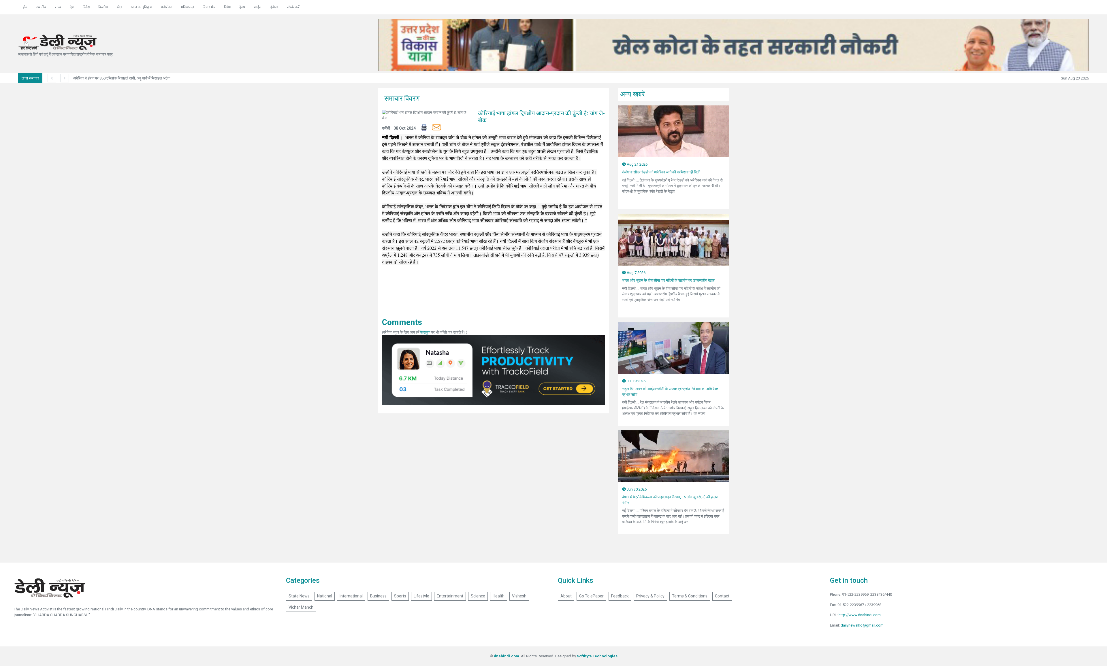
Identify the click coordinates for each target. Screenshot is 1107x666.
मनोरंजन (166, 7)
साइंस (257, 7)
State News (299, 596)
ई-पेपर (274, 7)
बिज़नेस (103, 7)
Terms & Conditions (689, 596)
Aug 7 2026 (635, 272)
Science (478, 596)
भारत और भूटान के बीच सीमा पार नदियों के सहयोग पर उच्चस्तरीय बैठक (668, 280)
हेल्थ (242, 7)
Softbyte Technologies (597, 656)
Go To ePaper (591, 596)
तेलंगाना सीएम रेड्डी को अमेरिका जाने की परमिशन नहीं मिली (661, 172)
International (351, 596)
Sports (400, 596)
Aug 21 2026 (636, 164)
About (566, 596)
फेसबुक (425, 332)
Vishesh (519, 596)
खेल (119, 7)
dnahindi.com (506, 656)
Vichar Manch (301, 607)
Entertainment (450, 596)
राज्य (58, 7)
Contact (722, 596)
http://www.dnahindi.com (860, 615)
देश (72, 7)
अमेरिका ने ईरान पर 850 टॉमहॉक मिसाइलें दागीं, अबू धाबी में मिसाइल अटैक (121, 78)
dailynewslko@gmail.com (862, 625)
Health (498, 596)
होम (25, 7)
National (324, 596)
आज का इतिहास (141, 7)
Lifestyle (421, 596)
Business (378, 596)
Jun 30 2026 (636, 489)
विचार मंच (209, 7)
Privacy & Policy (650, 596)
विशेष (227, 7)
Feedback (620, 596)
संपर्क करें (293, 7)
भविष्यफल (187, 7)
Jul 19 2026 (635, 381)
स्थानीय (41, 7)
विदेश (86, 7)
